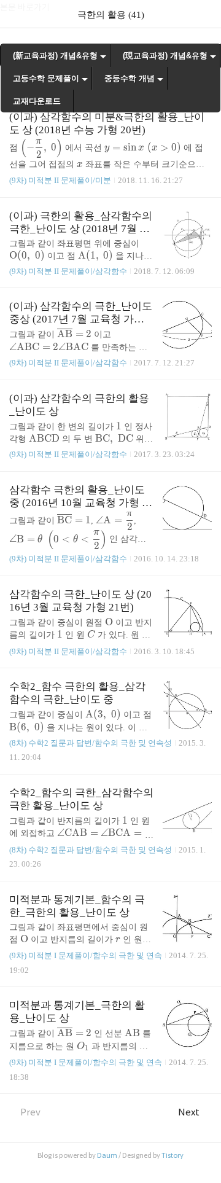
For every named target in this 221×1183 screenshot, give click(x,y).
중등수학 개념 (129, 78)
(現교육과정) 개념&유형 (165, 55)
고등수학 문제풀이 (46, 78)
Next (189, 1112)
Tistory (172, 1155)
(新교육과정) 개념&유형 (55, 55)
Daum (107, 1155)
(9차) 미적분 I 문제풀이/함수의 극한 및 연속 (85, 955)
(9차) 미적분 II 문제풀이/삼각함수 (68, 271)
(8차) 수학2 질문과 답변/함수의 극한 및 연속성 (90, 743)
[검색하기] (205, 14)
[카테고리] (15, 14)
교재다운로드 (37, 101)
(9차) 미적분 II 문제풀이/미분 (60, 180)
